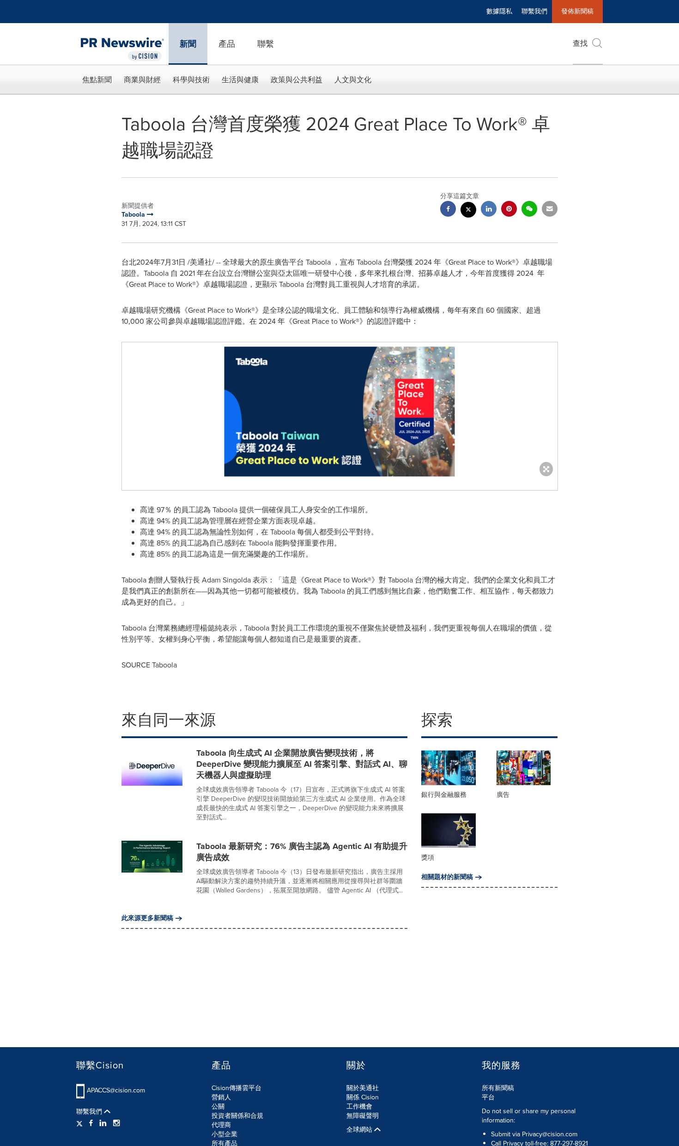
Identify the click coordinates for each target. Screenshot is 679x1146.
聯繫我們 (534, 11)
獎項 (427, 857)
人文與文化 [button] (352, 79)
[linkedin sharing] (489, 210)
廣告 (503, 795)
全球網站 (360, 1129)
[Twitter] (80, 1123)
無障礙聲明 (362, 1116)
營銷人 (221, 1097)
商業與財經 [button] (142, 79)
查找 (580, 43)
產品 (226, 44)
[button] (340, 411)
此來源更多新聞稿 (147, 918)
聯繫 (265, 44)
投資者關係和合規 (237, 1116)
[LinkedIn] (103, 1123)
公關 (218, 1106)
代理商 (221, 1125)
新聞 (188, 44)
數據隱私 (499, 11)
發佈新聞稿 (577, 11)
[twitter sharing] (468, 211)
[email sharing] (550, 210)
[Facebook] (91, 1123)
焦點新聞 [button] (97, 79)
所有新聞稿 (498, 1088)
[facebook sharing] (448, 210)
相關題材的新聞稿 (447, 877)
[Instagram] (116, 1123)
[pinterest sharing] (509, 210)
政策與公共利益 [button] (296, 79)
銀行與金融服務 (444, 795)
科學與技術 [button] (191, 79)
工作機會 (359, 1106)
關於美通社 (362, 1088)
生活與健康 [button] (240, 79)
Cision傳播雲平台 (236, 1088)
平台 (488, 1097)
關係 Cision (362, 1097)
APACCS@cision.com (116, 1090)
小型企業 (224, 1134)
